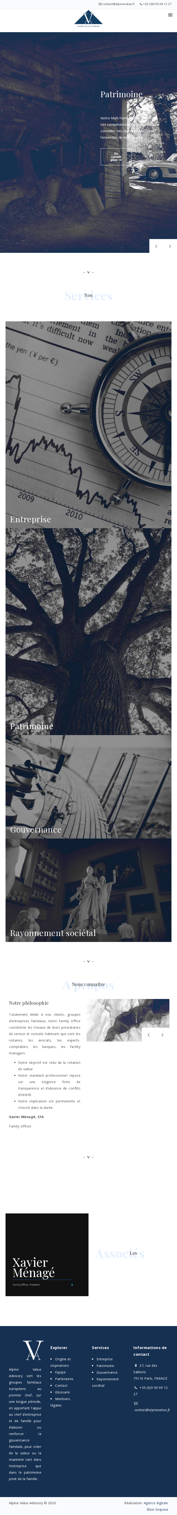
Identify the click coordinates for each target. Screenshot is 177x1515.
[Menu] (170, 15)
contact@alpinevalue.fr (118, 4)
